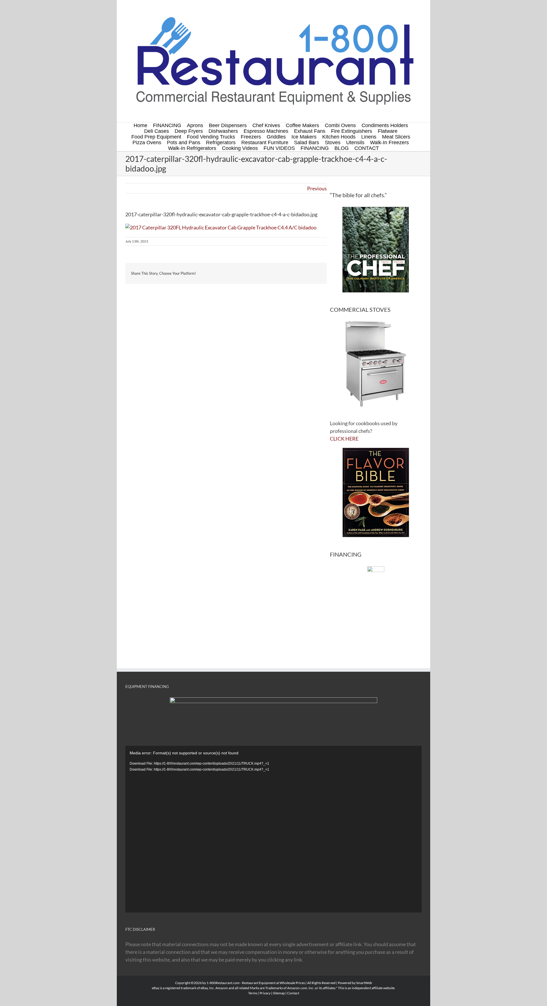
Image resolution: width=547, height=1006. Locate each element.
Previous (317, 188)
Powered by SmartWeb (355, 983)
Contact (293, 993)
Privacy (265, 993)
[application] (273, 829)
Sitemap (279, 993)
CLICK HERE (344, 438)
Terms (252, 993)
